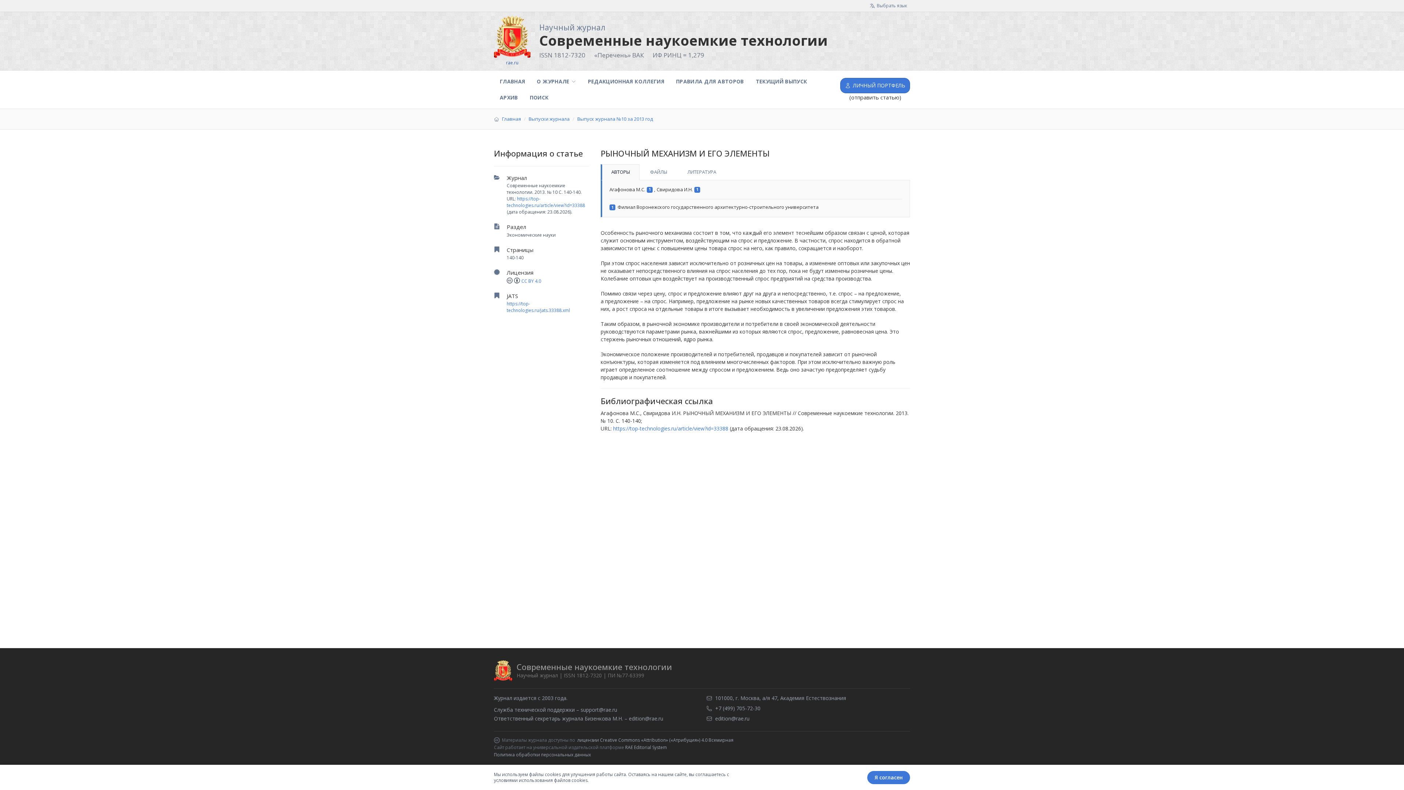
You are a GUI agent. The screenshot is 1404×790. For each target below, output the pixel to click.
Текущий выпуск (781, 81)
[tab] (620, 172)
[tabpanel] (755, 198)
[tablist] (755, 172)
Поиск (539, 97)
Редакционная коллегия (626, 81)
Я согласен (889, 777)
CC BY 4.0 (531, 281)
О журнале (553, 81)
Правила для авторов (710, 81)
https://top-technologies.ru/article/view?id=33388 (546, 202)
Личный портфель (879, 85)
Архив (509, 97)
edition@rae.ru (646, 718)
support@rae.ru (599, 709)
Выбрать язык (892, 6)
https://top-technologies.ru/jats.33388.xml (538, 307)
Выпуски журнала (549, 119)
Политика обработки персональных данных (542, 755)
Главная (512, 81)
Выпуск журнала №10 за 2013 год (615, 119)
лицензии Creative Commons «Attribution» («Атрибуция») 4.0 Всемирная (655, 740)
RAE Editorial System (646, 747)
